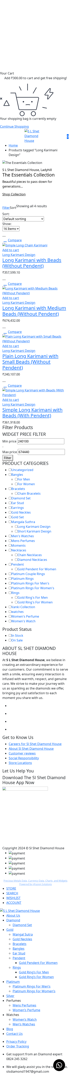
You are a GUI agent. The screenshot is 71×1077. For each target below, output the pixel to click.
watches (17, 612)
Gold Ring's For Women (35, 602)
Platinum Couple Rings (28, 574)
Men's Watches (22, 536)
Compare (15, 240)
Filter (6, 207)
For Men (24, 479)
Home (13, 145)
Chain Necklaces (30, 555)
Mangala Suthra (23, 522)
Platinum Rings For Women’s (34, 991)
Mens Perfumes (23, 541)
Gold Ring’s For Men (34, 972)
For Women (26, 484)
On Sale (17, 640)
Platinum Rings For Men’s (31, 986)
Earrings (17, 508)
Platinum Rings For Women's (32, 588)
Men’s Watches (24, 1024)
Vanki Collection (23, 607)
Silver (10, 996)
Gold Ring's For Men (33, 597)
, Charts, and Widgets (55, 880)
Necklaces (18, 550)
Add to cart (10, 250)
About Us (13, 915)
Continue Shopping (14, 126)
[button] (59, 1065)
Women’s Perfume (26, 1010)
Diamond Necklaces (32, 560)
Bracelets (18, 489)
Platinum (13, 981)
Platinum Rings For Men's (30, 583)
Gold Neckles (21, 512)
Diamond (13, 920)
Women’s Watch (25, 1019)
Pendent (17, 564)
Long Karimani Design (18, 255)
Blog (9, 1029)
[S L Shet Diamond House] (35, 135)
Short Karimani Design (34, 531)
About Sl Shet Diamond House (31, 748)
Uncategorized (22, 470)
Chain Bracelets (29, 493)
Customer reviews (22, 753)
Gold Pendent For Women (37, 569)
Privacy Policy (16, 1041)
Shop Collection (14, 194)
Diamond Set (21, 498)
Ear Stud (17, 503)
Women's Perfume (25, 616)
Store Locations (20, 763)
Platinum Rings (22, 578)
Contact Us (14, 1033)
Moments (18, 545)
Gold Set (17, 517)
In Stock (17, 635)
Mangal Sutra (23, 934)
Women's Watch (23, 621)
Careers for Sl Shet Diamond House (35, 744)
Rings (15, 593)
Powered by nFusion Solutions (35, 884)
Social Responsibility (24, 758)
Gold (9, 929)
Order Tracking (17, 1046)
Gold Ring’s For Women (36, 977)
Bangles (17, 474)
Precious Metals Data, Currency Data (24, 880)
